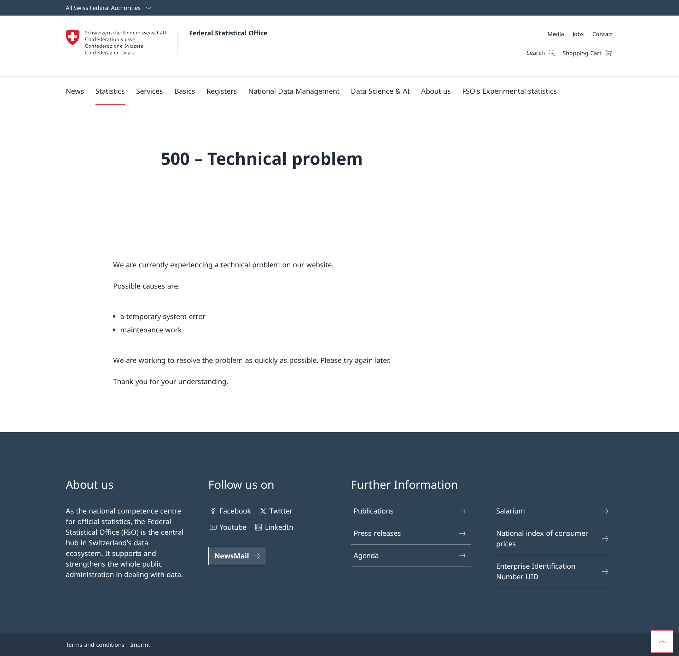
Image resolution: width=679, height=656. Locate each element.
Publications (374, 511)
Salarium (510, 511)
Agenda (366, 555)
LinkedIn (279, 527)
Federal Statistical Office (228, 33)
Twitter (280, 511)
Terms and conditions (95, 645)
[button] (75, 91)
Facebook (235, 511)
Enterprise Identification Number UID (535, 571)
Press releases (377, 533)
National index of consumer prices (542, 538)
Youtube (233, 527)
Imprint (140, 645)
